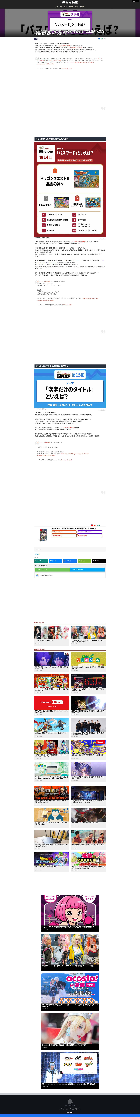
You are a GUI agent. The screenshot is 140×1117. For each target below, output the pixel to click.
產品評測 (82, 6)
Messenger (54, 560)
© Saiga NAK (70, 1112)
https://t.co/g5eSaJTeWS (90, 298)
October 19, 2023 (66, 305)
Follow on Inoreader (78, 569)
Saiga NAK (70, 2)
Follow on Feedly (42, 569)
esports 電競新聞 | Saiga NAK (70, 1105)
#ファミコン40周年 (73, 62)
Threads (97, 560)
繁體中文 (135, 1)
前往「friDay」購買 (83, 535)
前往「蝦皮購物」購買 (58, 532)
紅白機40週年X (102, 238)
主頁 (57, 6)
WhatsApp (39, 560)
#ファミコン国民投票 (54, 60)
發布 (65, 6)
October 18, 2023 (66, 68)
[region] (70, 125)
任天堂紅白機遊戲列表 (64, 45)
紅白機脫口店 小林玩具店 (75, 47)
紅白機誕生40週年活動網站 (79, 241)
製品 (76, 6)
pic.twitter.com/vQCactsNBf (45, 64)
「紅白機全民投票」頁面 (68, 427)
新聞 (61, 6)
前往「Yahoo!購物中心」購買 (85, 532)
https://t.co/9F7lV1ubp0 (86, 62)
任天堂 (37, 554)
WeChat (82, 560)
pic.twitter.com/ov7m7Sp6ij (45, 300)
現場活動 (71, 6)
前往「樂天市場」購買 (58, 535)
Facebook (68, 560)
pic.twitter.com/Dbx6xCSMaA (46, 455)
